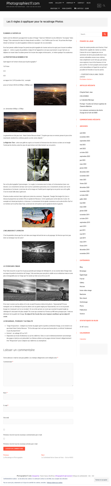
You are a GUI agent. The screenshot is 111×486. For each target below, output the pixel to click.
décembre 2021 (84, 172)
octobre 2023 (84, 152)
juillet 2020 (83, 199)
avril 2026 (83, 133)
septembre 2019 (85, 222)
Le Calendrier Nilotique (87, 100)
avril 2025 (83, 149)
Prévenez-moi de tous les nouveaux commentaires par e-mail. (22, 435)
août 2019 (83, 226)
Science (82, 314)
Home (51, 3)
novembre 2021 (84, 176)
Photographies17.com (23, 3)
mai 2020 (82, 203)
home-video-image (86, 290)
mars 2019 (83, 242)
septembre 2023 (85, 156)
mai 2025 (82, 145)
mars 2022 (83, 164)
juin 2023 (82, 160)
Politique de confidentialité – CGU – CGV (83, 476)
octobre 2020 (84, 195)
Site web (6, 418)
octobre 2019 (84, 218)
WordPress (52, 476)
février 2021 (83, 183)
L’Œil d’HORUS (84, 96)
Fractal (82, 279)
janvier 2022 (83, 168)
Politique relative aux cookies (54, 482)
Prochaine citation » (86, 79)
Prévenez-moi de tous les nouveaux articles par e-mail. (20, 444)
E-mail (5, 405)
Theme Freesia (44, 476)
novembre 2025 (84, 137)
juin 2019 (82, 230)
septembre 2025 (85, 141)
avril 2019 (83, 238)
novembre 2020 (84, 191)
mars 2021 (83, 180)
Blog (89, 3)
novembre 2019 (84, 215)
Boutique (54, 8)
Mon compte (67, 8)
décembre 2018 (84, 250)
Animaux (69, 3)
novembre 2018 (84, 253)
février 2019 (83, 246)
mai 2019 (82, 234)
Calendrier (83, 339)
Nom (5, 393)
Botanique (83, 271)
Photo (82, 306)
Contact (81, 3)
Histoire (82, 286)
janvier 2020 (83, 211)
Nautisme (83, 294)
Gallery (58, 3)
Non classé (83, 298)
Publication (83, 310)
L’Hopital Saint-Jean (86, 92)
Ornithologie (84, 302)
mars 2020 (83, 207)
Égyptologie (83, 275)
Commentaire (8, 362)
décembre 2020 (84, 187)
